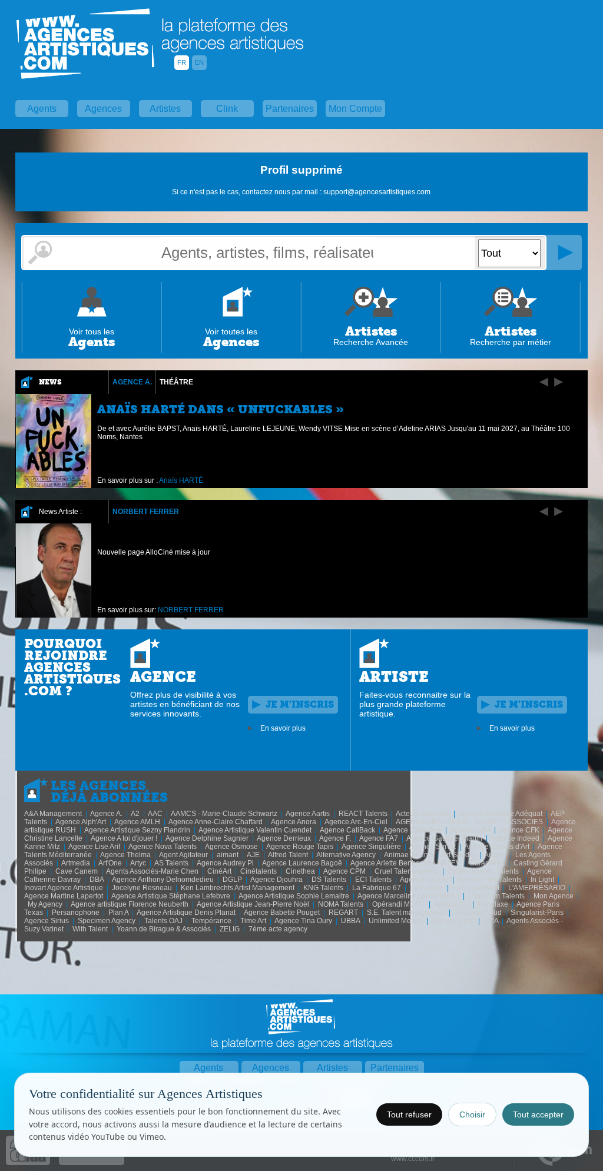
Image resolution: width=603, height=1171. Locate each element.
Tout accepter (538, 1114)
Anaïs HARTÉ (181, 480)
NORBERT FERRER (145, 511)
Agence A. (132, 382)
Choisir (472, 1114)
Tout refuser (409, 1114)
